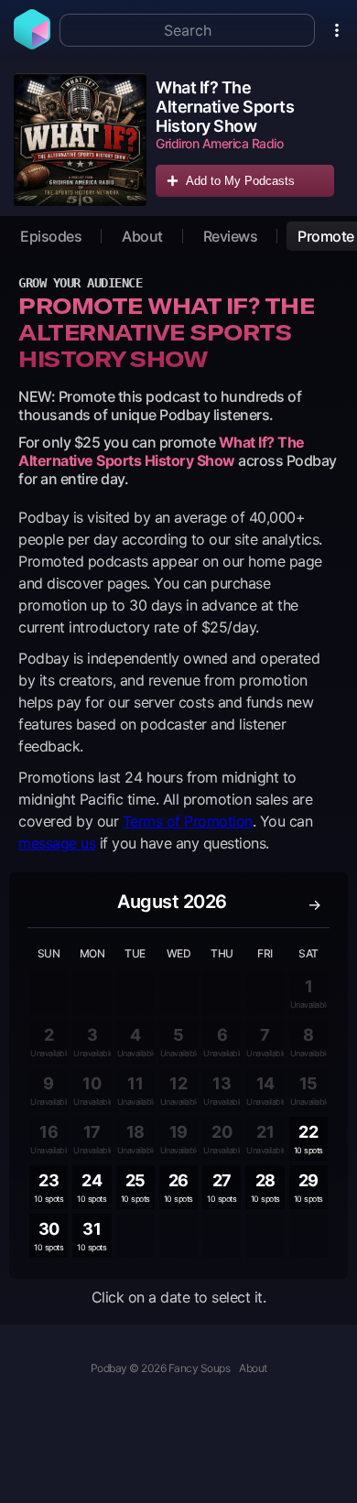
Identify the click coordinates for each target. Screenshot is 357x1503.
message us (56, 843)
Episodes (50, 236)
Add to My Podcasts (240, 181)
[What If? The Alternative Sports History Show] (80, 139)
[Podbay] (32, 44)
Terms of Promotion (188, 821)
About (142, 236)
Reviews (230, 236)
